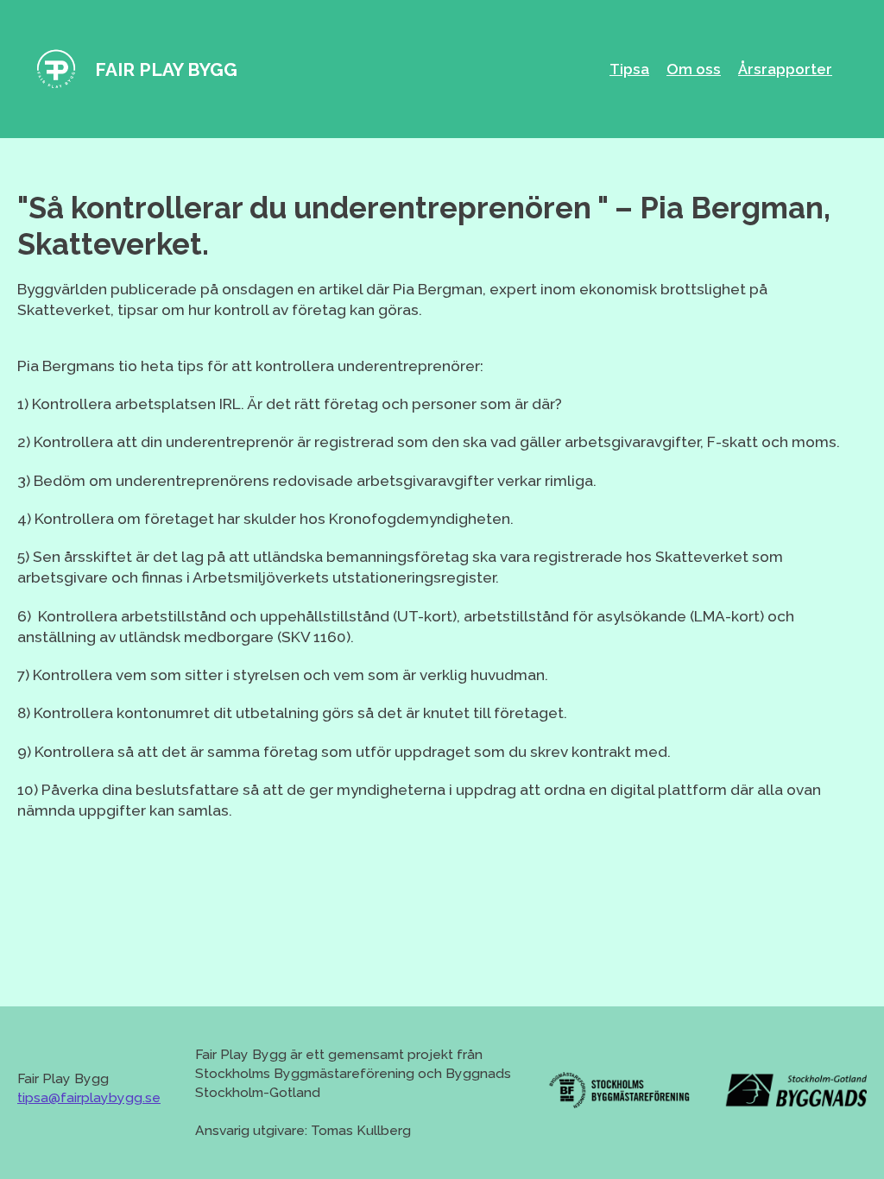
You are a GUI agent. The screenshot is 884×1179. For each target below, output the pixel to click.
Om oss (693, 69)
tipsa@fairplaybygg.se (89, 1097)
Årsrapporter (785, 69)
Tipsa (629, 69)
